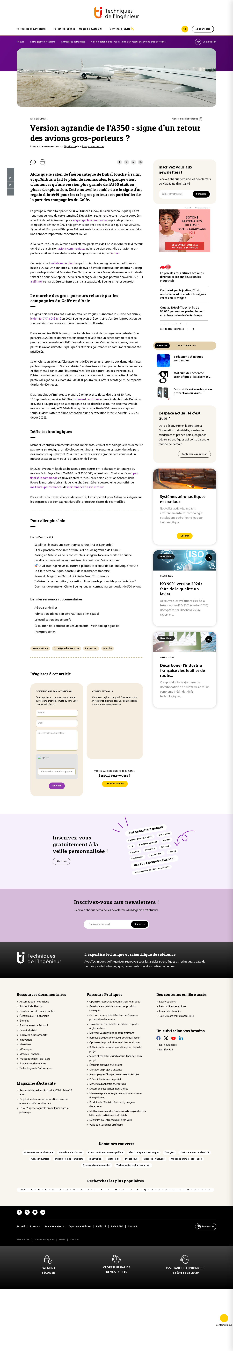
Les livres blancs (168, 1001)
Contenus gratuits (120, 29)
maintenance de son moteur (85, 487)
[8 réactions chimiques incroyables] (163, 360)
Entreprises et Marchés (73, 42)
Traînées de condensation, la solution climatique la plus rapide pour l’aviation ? (85, 581)
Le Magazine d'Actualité (42, 42)
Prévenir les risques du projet (105, 1079)
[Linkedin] (181, 1038)
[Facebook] (158, 1038)
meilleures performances (46, 487)
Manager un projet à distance (105, 1069)
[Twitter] (166, 1038)
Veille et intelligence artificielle (106, 1125)
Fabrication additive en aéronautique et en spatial (66, 614)
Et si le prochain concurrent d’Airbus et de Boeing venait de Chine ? (77, 550)
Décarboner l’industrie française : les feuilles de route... (182, 671)
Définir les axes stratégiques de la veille (110, 1120)
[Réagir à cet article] (8, 191)
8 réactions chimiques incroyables (188, 358)
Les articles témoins (170, 1011)
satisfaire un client (63, 263)
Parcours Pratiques (64, 29)
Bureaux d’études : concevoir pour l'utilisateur (114, 1037)
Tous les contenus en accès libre (176, 1016)
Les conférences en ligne (172, 1006)
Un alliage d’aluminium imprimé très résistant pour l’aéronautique (76, 560)
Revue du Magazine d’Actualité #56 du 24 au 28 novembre (71, 576)
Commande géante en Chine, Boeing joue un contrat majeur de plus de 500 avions (87, 586)
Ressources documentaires (31, 29)
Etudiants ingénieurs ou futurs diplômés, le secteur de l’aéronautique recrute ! (88, 566)
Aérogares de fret (45, 607)
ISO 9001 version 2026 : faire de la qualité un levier (181, 589)
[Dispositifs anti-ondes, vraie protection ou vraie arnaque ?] (163, 393)
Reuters (114, 253)
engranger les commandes (90, 220)
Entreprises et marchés (93, 146)
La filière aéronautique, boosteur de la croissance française (72, 571)
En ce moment (39, 119)
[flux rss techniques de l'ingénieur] (140, 162)
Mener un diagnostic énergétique (107, 1084)
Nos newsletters (168, 1045)
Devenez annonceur (202, 208)
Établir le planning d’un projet (105, 1065)
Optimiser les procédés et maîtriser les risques (114, 1001)
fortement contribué (85, 399)
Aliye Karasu (70, 146)
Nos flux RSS (166, 1049)
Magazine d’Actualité (91, 29)
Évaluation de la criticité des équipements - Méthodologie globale (76, 626)
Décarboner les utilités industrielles (108, 1088)
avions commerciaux (71, 248)
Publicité (188, 208)
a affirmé (36, 281)
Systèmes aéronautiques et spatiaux (182, 499)
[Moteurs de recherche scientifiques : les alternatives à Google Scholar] (163, 377)
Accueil (20, 42)
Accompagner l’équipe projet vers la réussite (114, 1074)
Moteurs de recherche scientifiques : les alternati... (192, 375)
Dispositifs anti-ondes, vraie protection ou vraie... (193, 391)
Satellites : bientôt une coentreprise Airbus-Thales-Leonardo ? (73, 545)
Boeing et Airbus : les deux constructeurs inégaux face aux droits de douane (83, 555)
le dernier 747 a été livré (46, 318)
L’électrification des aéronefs (52, 620)
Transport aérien (45, 632)
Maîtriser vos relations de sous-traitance (111, 1033)
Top (23, 1189)
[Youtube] (173, 1038)
